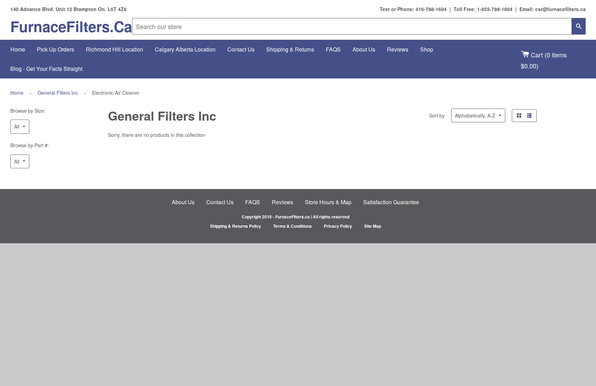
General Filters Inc (58, 92)
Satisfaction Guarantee (391, 202)
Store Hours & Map (328, 202)
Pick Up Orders (55, 49)
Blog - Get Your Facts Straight (46, 69)
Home (17, 49)
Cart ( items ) (544, 60)
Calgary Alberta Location (185, 49)
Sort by (437, 115)
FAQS (333, 49)
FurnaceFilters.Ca (71, 26)
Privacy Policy (338, 226)
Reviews (397, 49)
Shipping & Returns (290, 49)
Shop (426, 49)
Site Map (372, 226)
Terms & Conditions (292, 226)
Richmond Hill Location (114, 49)
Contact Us (241, 49)
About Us (363, 49)
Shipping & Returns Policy (235, 226)
